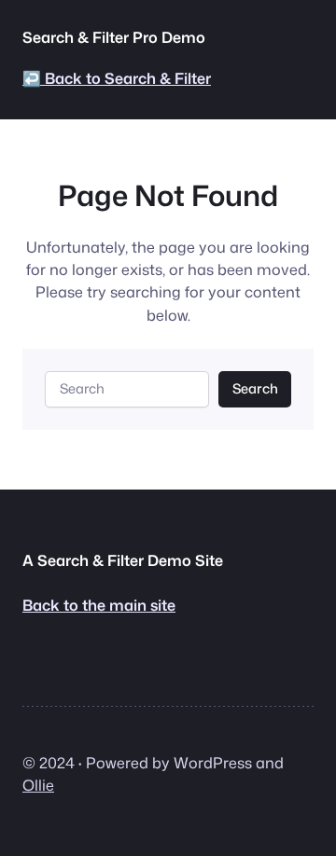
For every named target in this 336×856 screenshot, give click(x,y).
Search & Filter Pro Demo (113, 37)
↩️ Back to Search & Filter (116, 78)
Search (255, 388)
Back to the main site (98, 604)
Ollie (38, 784)
